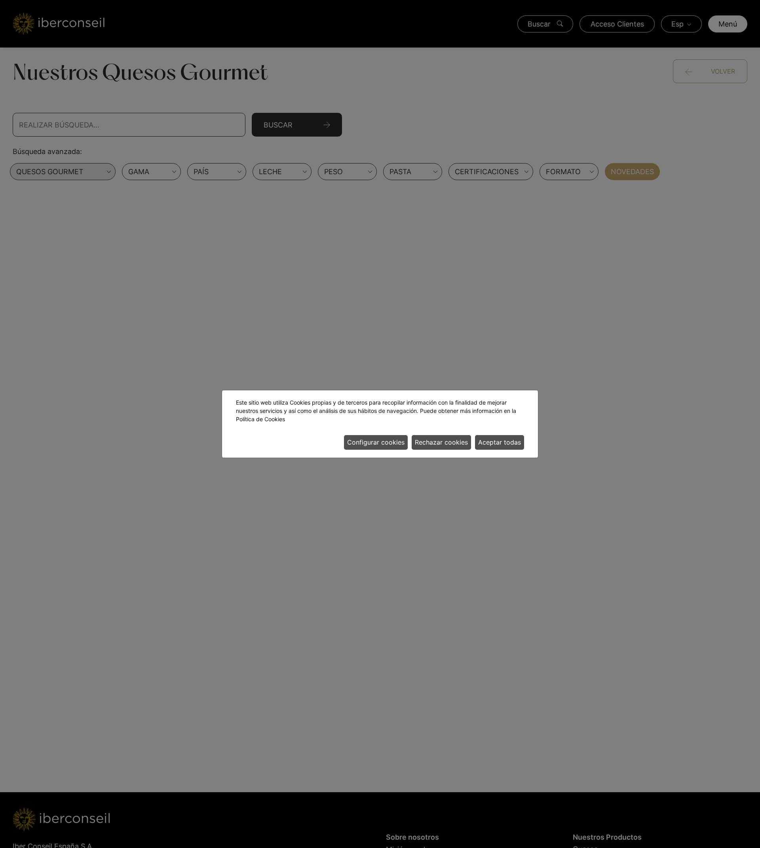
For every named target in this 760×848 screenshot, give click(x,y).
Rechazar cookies (441, 442)
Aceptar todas (499, 442)
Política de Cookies (260, 419)
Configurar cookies (376, 442)
